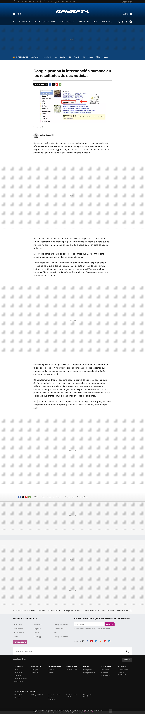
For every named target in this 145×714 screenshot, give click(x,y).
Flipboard (123, 21)
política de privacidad (103, 629)
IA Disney (42, 611)
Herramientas (18, 629)
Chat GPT (32, 611)
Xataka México (18, 695)
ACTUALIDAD (24, 22)
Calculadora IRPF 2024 (91, 611)
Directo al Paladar (71, 670)
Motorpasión (87, 670)
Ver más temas (20, 642)
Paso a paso (18, 625)
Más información (88, 712)
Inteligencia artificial (61, 625)
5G (84, 57)
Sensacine (52, 670)
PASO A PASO (106, 22)
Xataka (16, 670)
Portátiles (77, 57)
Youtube (91, 641)
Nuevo (126, 14)
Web (43, 497)
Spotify (62, 57)
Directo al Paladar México (71, 695)
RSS (100, 641)
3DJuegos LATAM (37, 695)
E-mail (60, 84)
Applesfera (17, 675)
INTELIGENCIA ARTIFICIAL (44, 22)
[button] (47, 135)
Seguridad (37, 629)
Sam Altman (35, 57)
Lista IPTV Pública (108, 611)
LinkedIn (109, 641)
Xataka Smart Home (20, 678)
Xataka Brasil (18, 698)
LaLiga (105, 57)
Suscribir (109, 624)
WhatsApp (37, 637)
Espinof (51, 673)
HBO (69, 57)
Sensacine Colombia (52, 698)
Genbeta (72, 11)
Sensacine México (55, 695)
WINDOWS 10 (83, 22)
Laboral (36, 633)
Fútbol (98, 57)
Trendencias (105, 670)
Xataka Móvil (18, 673)
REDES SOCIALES (66, 22)
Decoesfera (104, 673)
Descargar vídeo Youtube (72, 611)
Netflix (16, 637)
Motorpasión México (87, 695)
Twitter (119, 21)
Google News (83, 497)
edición (60, 497)
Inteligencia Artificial (61, 637)
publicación (71, 497)
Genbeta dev (58, 629)
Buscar (128, 651)
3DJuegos (34, 670)
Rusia (55, 57)
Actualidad (50, 497)
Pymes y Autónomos (122, 673)
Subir (125, 660)
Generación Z (46, 57)
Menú (19, 14)
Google (90, 57)
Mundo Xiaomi (18, 681)
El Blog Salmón (123, 670)
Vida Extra (34, 673)
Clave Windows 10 (54, 611)
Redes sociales (19, 633)
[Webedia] (19, 659)
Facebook (126, 21)
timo (55, 633)
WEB (95, 22)
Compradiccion (106, 675)
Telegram (130, 21)
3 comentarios (42, 84)
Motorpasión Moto (89, 673)
